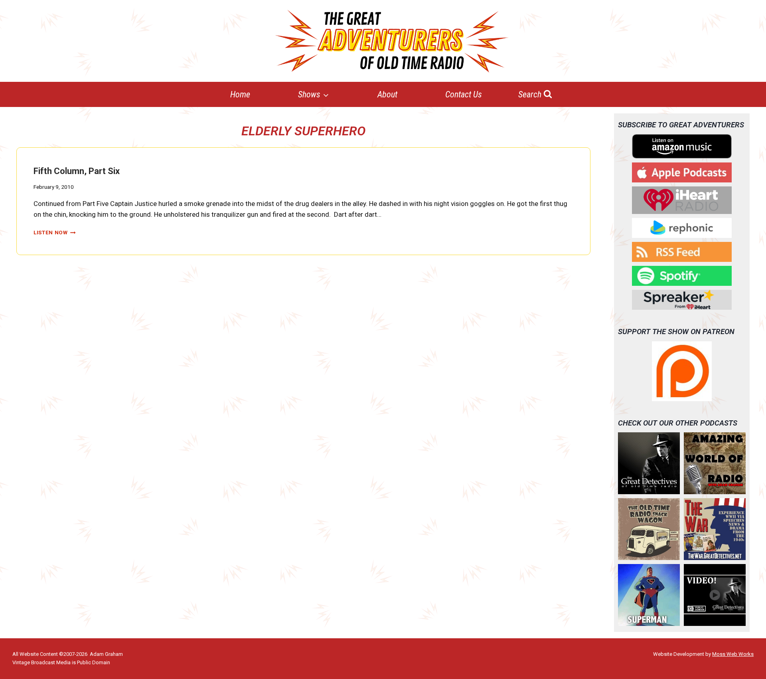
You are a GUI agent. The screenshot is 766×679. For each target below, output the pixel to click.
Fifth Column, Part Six (77, 171)
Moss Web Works (733, 654)
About (387, 94)
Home (240, 94)
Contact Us (463, 94)
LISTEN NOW (55, 232)
